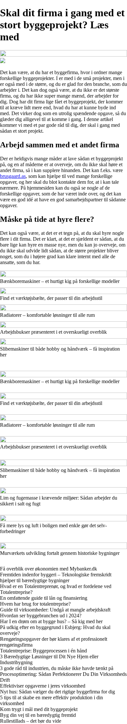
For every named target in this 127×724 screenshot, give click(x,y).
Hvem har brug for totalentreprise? (35, 604)
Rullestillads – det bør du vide (30, 721)
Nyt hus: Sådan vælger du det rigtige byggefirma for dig (57, 691)
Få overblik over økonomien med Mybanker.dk (48, 568)
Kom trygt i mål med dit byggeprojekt (39, 709)
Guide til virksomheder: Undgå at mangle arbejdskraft (55, 609)
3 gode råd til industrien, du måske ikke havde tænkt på (56, 668)
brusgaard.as (13, 176)
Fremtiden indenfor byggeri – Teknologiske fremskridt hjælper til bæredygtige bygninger (55, 577)
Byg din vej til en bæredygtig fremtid (38, 715)
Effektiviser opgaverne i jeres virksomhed (42, 686)
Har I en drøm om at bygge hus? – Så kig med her (51, 621)
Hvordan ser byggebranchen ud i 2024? (40, 615)
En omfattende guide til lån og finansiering (43, 598)
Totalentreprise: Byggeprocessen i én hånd (43, 650)
